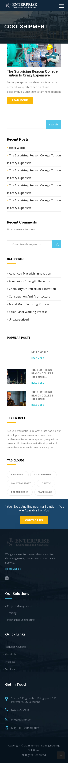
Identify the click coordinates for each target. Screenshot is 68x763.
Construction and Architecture (29, 296)
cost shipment (43, 474)
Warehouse (45, 492)
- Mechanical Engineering (20, 619)
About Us (10, 654)
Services (10, 669)
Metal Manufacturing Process (29, 304)
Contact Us (34, 520)
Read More (20, 100)
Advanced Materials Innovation (30, 273)
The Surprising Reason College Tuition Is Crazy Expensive (32, 73)
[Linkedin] (32, 578)
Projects (10, 661)
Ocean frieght (20, 492)
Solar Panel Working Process (28, 312)
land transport (21, 483)
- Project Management (18, 606)
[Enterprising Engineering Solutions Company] (21, 5)
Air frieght (18, 474)
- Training (11, 613)
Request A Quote (15, 646)
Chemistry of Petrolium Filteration (32, 289)
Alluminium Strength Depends (29, 281)
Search (53, 124)
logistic (46, 483)
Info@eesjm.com (21, 719)
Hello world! (17, 148)
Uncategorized (19, 319)
